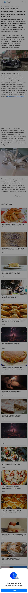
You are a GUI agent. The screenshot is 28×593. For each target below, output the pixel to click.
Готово (14, 590)
